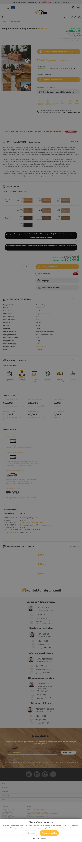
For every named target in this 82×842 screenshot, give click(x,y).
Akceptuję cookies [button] (49, 833)
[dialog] (41, 421)
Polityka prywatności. (67, 828)
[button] (41, 838)
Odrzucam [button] (30, 833)
